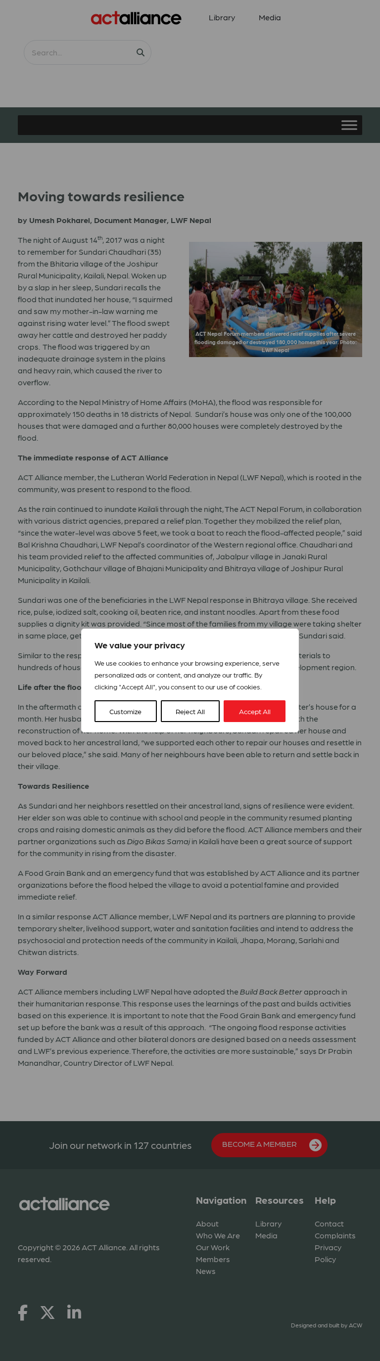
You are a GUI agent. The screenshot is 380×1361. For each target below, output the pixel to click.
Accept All (255, 711)
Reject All (190, 711)
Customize (125, 711)
